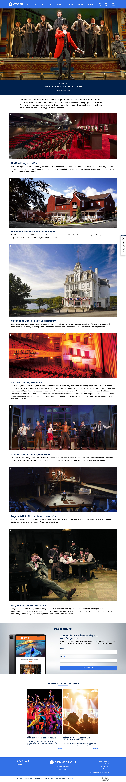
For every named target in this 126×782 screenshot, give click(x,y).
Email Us (19, 764)
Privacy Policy (105, 766)
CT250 (100, 5)
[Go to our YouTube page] (26, 761)
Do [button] (28, 4)
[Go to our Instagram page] (23, 761)
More (59, 748)
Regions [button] (80, 4)
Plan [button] (50, 4)
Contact (19, 778)
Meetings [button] (70, 4)
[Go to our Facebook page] (17, 761)
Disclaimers (106, 769)
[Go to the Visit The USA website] (105, 779)
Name (62, 648)
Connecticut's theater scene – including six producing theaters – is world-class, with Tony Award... (43, 743)
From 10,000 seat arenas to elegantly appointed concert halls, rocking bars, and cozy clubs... (79, 744)
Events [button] (59, 4)
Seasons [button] (90, 4)
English (71, 778)
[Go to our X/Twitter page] (20, 761)
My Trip (106, 5)
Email (62, 657)
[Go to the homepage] (16, 4)
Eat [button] (43, 4)
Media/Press (28, 778)
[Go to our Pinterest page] (28, 761)
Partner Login (49, 778)
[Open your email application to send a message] (123, 238)
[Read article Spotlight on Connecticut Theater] (44, 711)
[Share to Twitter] (123, 245)
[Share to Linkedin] (123, 252)
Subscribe (87, 668)
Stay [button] (35, 4)
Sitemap (106, 764)
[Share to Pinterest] (123, 249)
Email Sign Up (38, 778)
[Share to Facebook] (123, 242)
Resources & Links (104, 761)
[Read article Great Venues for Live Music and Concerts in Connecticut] (80, 711)
